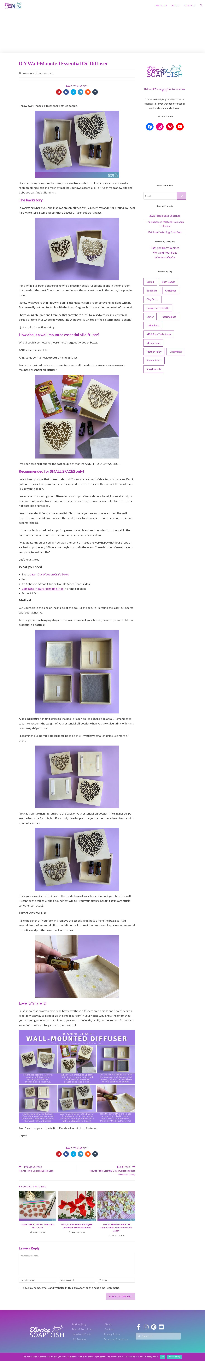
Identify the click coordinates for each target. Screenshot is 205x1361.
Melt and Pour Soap (165, 252)
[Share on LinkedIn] (80, 92)
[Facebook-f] (138, 1327)
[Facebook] (150, 126)
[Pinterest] (170, 126)
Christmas (170, 290)
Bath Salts (151, 290)
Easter (150, 316)
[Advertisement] (102, 32)
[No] (201, 1356)
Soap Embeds (153, 369)
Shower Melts (154, 360)
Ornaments (175, 351)
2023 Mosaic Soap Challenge (164, 215)
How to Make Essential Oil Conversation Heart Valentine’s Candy (116, 1227)
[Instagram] (160, 126)
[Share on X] (73, 92)
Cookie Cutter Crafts (157, 307)
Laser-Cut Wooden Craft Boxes (49, 574)
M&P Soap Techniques (158, 334)
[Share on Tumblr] (95, 92)
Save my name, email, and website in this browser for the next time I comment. (71, 1287)
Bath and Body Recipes (165, 247)
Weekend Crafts (165, 257)
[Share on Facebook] (66, 92)
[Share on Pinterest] (59, 92)
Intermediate (169, 316)
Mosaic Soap (153, 342)
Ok (162, 1357)
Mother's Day (153, 351)
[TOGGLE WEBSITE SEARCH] (201, 5)
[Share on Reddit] (88, 92)
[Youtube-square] (161, 1327)
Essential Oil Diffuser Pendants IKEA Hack (37, 1226)
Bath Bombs (168, 281)
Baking (150, 281)
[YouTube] (180, 126)
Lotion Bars (152, 325)
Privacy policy (174, 1357)
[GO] (181, 196)
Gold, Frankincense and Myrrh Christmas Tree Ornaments (76, 1226)
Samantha (27, 73)
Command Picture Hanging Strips (42, 588)
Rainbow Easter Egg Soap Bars (164, 232)
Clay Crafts (152, 299)
